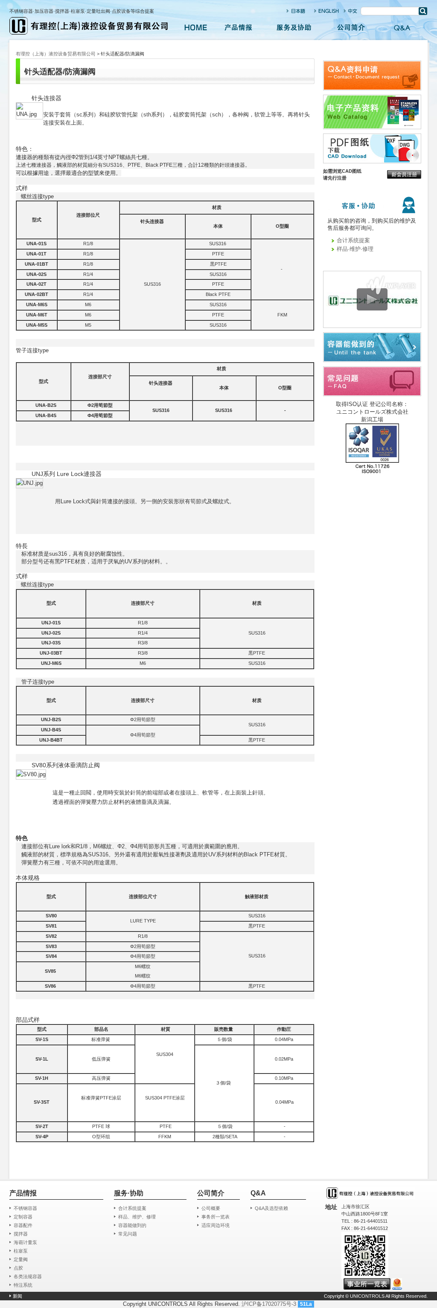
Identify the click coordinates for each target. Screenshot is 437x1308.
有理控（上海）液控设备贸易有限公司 (56, 53)
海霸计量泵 (25, 1242)
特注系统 (23, 1285)
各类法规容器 (28, 1276)
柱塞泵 (21, 1250)
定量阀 (21, 1259)
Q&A (402, 27)
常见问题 (127, 1233)
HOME (195, 27)
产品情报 (238, 27)
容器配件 (23, 1225)
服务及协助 (294, 27)
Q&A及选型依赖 (271, 1208)
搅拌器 (21, 1233)
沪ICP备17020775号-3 (269, 1304)
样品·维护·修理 (355, 249)
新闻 (17, 1296)
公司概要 (210, 1208)
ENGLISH (326, 11)
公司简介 (351, 27)
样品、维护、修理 (137, 1216)
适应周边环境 (215, 1225)
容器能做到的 (132, 1225)
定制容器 (23, 1216)
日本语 (297, 11)
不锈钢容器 (25, 1208)
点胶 (18, 1267)
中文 (350, 11)
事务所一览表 (215, 1216)
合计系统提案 (353, 240)
